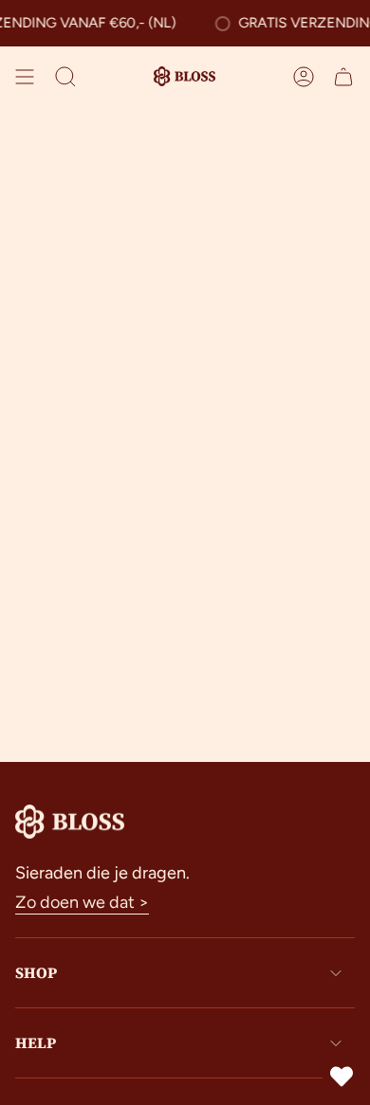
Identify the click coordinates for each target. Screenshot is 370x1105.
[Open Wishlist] (342, 1077)
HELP (35, 1042)
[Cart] (343, 77)
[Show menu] (25, 77)
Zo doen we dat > (82, 902)
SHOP (36, 972)
